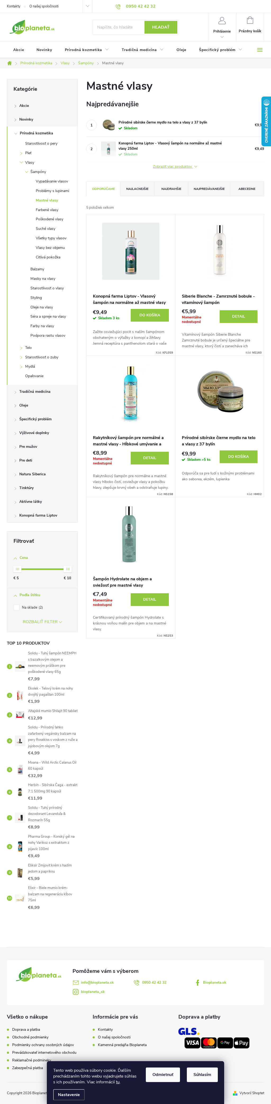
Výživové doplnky (34, 432)
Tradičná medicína (35, 391)
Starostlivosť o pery (41, 143)
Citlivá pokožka (48, 257)
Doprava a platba (26, 1030)
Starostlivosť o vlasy (47, 288)
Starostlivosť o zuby (41, 357)
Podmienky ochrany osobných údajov (43, 1045)
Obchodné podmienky (30, 1037)
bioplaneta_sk (93, 991)
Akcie (24, 105)
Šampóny (38, 171)
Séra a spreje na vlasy (48, 316)
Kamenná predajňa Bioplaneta (122, 1044)
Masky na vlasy (42, 278)
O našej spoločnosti (43, 6)
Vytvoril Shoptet (252, 1093)
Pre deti (25, 460)
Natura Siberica (32, 474)
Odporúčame (103, 189)
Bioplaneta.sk (214, 982)
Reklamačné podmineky (31, 1060)
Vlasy (29, 162)
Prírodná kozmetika (36, 133)
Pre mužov (28, 446)
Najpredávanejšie (209, 189)
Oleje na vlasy (41, 307)
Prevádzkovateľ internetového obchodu (44, 1053)
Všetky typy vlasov (51, 238)
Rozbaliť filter (40, 622)
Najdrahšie (171, 189)
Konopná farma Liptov (38, 515)
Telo (28, 347)
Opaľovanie (34, 375)
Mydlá (30, 366)
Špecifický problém (35, 419)
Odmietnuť (162, 1075)
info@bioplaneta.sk (97, 982)
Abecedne (246, 189)
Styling (36, 297)
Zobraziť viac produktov (173, 167)
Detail (238, 316)
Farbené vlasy (47, 209)
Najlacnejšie (137, 189)
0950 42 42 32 (154, 982)
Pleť (28, 153)
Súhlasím (202, 1075)
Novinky (26, 119)
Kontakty (13, 6)
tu (118, 1082)
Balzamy (37, 269)
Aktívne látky (30, 501)
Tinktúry (26, 487)
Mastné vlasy (47, 200)
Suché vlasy (45, 228)
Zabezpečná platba (27, 1068)
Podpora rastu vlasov (47, 335)
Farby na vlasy (42, 326)
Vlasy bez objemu (50, 247)
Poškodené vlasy (49, 219)
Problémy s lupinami (52, 190)
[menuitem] (18, 50)
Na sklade (32, 607)
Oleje (23, 405)
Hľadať (161, 27)
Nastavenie (69, 1095)
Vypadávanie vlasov (52, 181)
